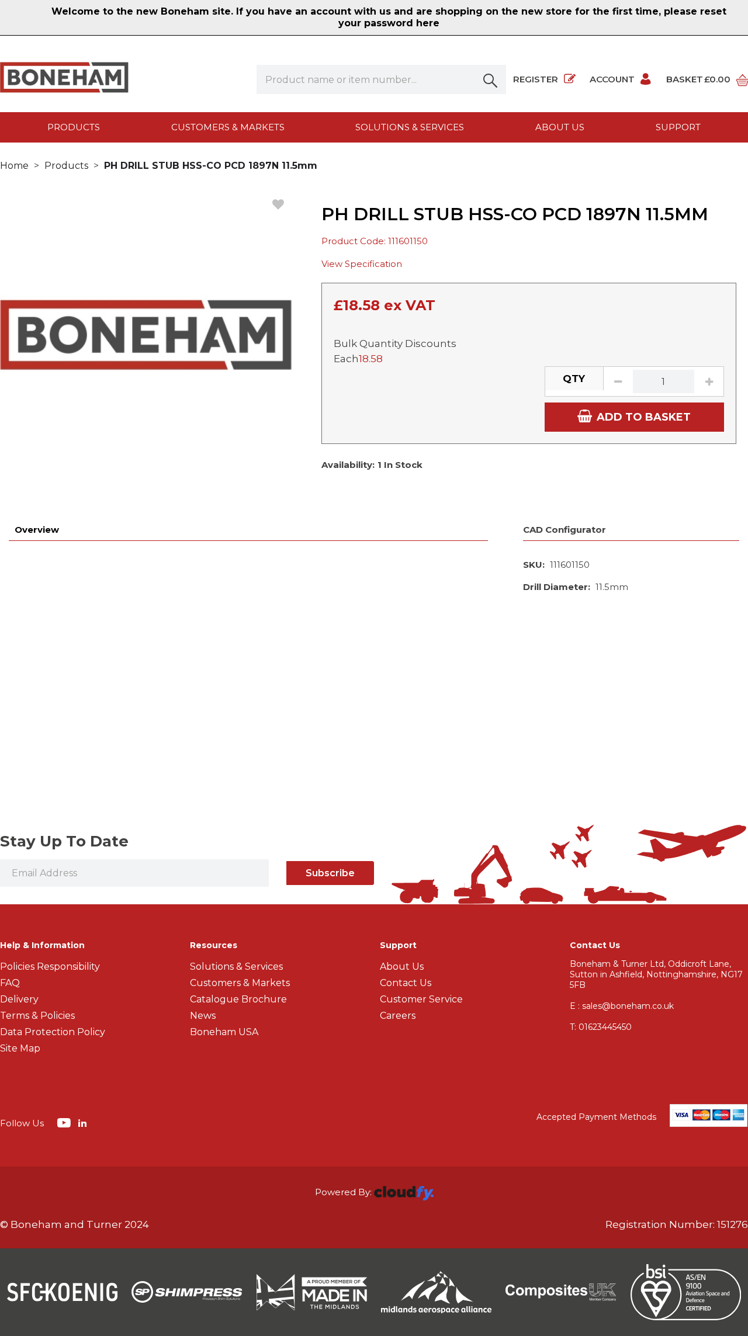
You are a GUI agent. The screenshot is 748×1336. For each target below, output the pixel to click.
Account (612, 79)
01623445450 (601, 1027)
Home (14, 165)
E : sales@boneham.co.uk (622, 1006)
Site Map (20, 1048)
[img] (65, 1122)
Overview (37, 529)
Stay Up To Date (64, 841)
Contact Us (405, 982)
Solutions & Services (409, 127)
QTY (574, 378)
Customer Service (421, 999)
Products (73, 127)
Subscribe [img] (330, 873)
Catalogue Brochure (238, 999)
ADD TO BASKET (644, 417)
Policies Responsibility (50, 966)
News (203, 1015)
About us (559, 127)
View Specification (361, 263)
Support (678, 127)
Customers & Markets (228, 127)
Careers (397, 1015)
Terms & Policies (37, 1015)
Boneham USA (224, 1031)
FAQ (10, 982)
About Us (402, 966)
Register (535, 79)
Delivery (19, 999)
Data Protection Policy (52, 1031)
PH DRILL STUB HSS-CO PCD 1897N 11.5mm (210, 165)
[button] (491, 79)
